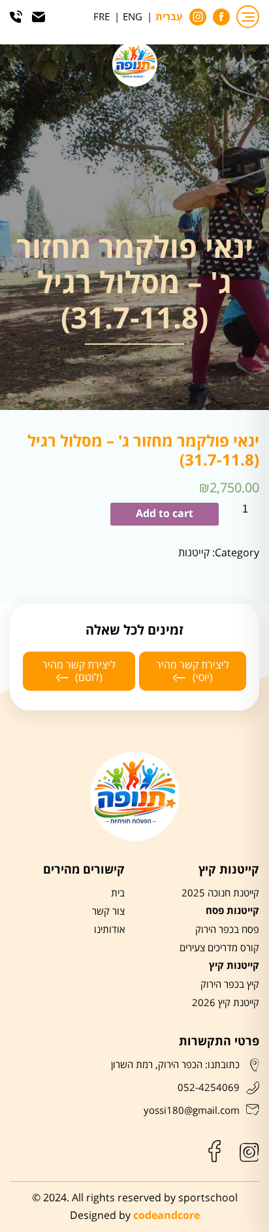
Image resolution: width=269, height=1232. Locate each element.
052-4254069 (209, 1088)
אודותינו (109, 930)
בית (118, 893)
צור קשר (108, 911)
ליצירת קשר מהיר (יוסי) (192, 671)
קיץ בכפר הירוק (229, 984)
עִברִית (169, 18)
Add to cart (164, 513)
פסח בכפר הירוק (227, 930)
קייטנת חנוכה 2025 (220, 893)
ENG (132, 17)
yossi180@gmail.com (192, 1110)
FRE (101, 17)
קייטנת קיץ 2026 (225, 1003)
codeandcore (166, 1216)
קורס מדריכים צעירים (219, 948)
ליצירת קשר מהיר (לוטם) (79, 671)
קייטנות (194, 552)
